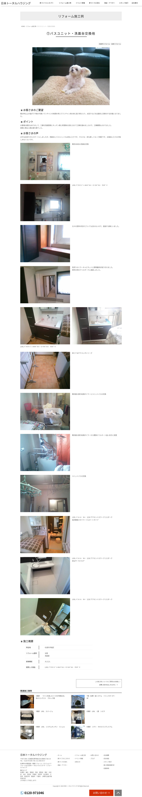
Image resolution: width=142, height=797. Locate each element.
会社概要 (106, 755)
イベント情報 (80, 3)
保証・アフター (109, 3)
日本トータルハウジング (16, 3)
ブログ (93, 758)
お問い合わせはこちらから (107, 684)
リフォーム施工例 (65, 3)
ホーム (60, 755)
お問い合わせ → (101, 793)
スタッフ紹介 (123, 3)
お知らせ (77, 761)
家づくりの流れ (94, 3)
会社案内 (135, 3)
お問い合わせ (95, 755)
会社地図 (106, 758)
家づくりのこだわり (64, 758)
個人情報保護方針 (109, 765)
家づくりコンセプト (47, 3)
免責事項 (106, 768)
